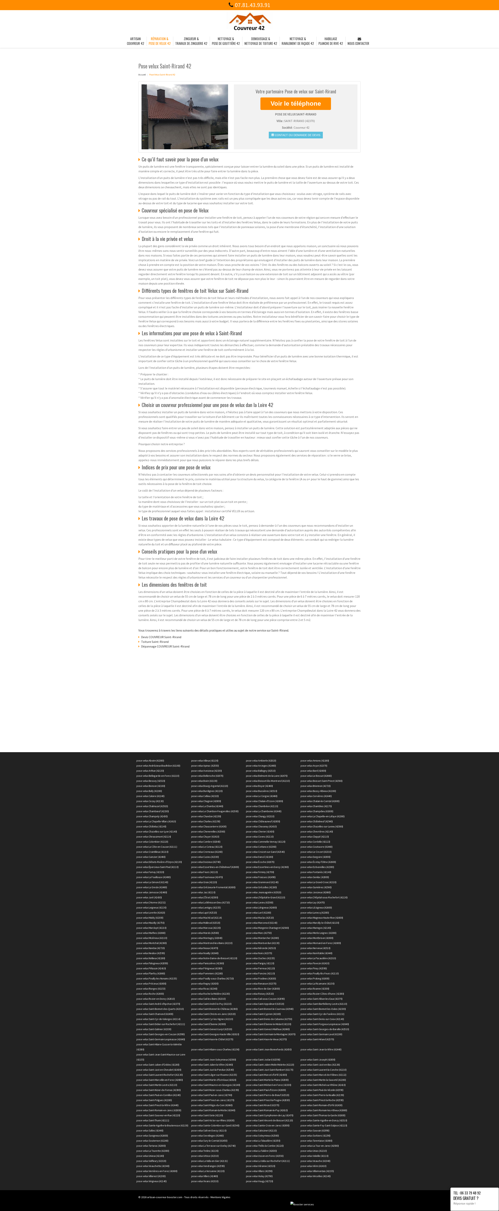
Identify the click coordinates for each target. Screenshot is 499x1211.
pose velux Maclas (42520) (260, 917)
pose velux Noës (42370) (259, 953)
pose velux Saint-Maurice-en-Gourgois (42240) (215, 1085)
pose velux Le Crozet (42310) (316, 852)
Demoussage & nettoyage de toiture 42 (260, 41)
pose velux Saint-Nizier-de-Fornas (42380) (158, 1090)
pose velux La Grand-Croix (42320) (318, 882)
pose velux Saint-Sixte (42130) (207, 1115)
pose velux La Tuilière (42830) (261, 1151)
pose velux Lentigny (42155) (206, 907)
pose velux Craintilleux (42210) (152, 852)
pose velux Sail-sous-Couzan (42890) (265, 998)
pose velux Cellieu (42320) (205, 796)
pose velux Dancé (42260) (259, 857)
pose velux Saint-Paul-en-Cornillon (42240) (158, 1095)
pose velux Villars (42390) (259, 1171)
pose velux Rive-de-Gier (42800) (263, 988)
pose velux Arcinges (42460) (261, 765)
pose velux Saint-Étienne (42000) (208, 1024)
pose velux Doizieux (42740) (206, 862)
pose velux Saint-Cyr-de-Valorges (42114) (158, 1019)
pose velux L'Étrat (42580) (204, 897)
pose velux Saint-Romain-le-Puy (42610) (267, 1110)
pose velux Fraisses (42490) (261, 877)
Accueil (142, 74)
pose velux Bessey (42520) (150, 781)
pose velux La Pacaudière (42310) (318, 958)
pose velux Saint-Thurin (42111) (152, 1120)
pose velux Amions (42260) (315, 760)
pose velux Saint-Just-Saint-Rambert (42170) (269, 1069)
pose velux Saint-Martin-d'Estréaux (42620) (213, 1080)
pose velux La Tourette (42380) (152, 1151)
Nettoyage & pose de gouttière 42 (226, 41)
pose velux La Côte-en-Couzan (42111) (156, 846)
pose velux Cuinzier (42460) (150, 857)
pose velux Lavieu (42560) (259, 902)
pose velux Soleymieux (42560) (262, 1135)
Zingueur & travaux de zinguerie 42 (191, 41)
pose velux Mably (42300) (149, 917)
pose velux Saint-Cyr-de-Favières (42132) (322, 1014)
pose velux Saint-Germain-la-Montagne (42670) (271, 1034)
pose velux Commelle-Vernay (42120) (265, 841)
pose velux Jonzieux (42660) (316, 892)
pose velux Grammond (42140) (262, 882)
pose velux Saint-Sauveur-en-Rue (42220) (158, 1115)
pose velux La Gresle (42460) (151, 887)
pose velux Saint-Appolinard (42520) (265, 1004)
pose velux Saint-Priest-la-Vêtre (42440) (157, 1105)
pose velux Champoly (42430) (152, 816)
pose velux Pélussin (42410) (151, 968)
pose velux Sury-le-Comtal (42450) (209, 1140)
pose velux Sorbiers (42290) (315, 1135)
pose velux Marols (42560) (205, 933)
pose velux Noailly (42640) (205, 953)
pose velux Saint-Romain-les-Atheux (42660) (324, 1110)
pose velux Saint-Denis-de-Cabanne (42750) (269, 1019)
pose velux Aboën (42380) (150, 760)
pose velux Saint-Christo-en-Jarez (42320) (213, 1014)
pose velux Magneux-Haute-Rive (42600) (322, 917)
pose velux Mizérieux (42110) (151, 938)
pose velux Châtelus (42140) (151, 826)
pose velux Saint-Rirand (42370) (262, 1105)
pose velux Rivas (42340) (204, 988)
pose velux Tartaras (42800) (151, 1145)
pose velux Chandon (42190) (206, 816)
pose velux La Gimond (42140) (152, 882)
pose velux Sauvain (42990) (315, 1130)
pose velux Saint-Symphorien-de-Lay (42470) (269, 1115)
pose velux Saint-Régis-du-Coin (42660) (212, 1105)
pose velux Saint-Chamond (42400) (154, 1014)
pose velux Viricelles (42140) (316, 1176)
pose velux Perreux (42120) (260, 968)
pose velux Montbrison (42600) (317, 938)
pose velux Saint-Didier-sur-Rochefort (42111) (160, 1024)
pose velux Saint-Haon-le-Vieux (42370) (266, 1039)
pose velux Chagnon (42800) (206, 801)
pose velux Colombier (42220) (152, 841)
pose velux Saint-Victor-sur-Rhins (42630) (212, 1120)
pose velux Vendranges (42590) (208, 1166)
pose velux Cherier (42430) (260, 831)
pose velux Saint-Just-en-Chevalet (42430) (158, 1069)
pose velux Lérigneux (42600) (261, 907)
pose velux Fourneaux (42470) (207, 877)
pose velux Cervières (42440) (316, 796)
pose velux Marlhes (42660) (150, 933)
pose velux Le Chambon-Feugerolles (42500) (215, 811)
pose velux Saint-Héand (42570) (317, 1039)
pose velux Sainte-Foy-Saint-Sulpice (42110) (324, 1125)
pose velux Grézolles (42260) (261, 887)
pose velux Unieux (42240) (150, 1156)
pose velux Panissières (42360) (207, 963)
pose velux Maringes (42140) (316, 928)
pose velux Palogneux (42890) (152, 963)
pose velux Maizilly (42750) (150, 922)
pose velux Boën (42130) (204, 781)
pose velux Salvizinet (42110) (261, 1130)
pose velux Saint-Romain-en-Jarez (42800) (158, 1110)
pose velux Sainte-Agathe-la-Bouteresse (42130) (162, 1125)
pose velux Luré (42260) (258, 912)
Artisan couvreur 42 (135, 41)
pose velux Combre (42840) (205, 841)
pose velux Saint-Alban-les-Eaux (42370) (321, 998)
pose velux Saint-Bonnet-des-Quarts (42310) (160, 1009)
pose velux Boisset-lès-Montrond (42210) (268, 781)
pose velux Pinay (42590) (314, 968)
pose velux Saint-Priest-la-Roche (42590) (322, 1100)
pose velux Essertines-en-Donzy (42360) (267, 867)
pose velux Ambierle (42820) (261, 760)
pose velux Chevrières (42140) (317, 831)
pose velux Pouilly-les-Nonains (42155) (156, 978)
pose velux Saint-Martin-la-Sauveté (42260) (323, 1080)
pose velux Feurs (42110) (204, 872)
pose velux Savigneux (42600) (152, 1135)
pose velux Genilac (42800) (315, 877)
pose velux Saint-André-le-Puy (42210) (211, 1004)
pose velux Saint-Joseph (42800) (318, 1059)
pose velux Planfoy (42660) (150, 973)
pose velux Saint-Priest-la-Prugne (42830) (268, 1100)
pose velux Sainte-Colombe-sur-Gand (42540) (215, 1125)
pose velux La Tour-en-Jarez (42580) (320, 1145)
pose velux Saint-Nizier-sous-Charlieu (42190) (215, 1090)
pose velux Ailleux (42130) (204, 760)
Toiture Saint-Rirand (155, 642)
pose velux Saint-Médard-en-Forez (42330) (268, 1085)
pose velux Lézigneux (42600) (316, 907)
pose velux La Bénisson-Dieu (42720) (210, 902)
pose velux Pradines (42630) (261, 978)
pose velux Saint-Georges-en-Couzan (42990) (160, 1034)
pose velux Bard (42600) (313, 770)
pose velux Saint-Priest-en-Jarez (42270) (212, 1100)
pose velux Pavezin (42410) (315, 963)
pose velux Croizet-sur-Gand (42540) (265, 852)
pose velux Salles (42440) (149, 1130)
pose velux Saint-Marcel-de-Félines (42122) (323, 1075)
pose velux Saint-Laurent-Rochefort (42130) (159, 1075)
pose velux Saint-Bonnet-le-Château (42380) (214, 1009)
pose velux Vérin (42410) (313, 1166)
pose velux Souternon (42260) (152, 1140)
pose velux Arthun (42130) (150, 770)
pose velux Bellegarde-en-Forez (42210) (157, 776)
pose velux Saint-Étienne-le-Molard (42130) (268, 1024)
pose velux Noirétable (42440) (316, 953)
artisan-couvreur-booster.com (164, 1197)
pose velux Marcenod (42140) (261, 922)
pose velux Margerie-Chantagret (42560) (267, 928)
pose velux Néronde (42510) (261, 948)
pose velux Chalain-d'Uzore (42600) (264, 801)
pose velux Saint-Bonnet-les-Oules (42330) (323, 1009)
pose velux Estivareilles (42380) (317, 867)
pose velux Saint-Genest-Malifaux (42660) (268, 1029)
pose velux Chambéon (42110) (262, 806)
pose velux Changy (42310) (260, 816)
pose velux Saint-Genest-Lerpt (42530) (211, 1029)
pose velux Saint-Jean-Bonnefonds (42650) (269, 1049)
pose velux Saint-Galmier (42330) (153, 1029)
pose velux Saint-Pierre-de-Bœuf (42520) (267, 1095)
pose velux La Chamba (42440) (207, 806)
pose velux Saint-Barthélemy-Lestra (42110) (324, 1004)
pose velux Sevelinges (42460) (207, 1135)
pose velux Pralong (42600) (315, 978)
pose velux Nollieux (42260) (150, 958)
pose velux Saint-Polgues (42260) (154, 1100)
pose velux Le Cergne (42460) (261, 796)
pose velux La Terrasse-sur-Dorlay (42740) (213, 1145)
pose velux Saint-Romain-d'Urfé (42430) (321, 1105)
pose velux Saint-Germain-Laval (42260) (321, 1034)
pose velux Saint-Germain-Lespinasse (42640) (160, 1039)
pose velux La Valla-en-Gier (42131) (209, 1161)
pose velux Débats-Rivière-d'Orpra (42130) (159, 862)
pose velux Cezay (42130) (150, 801)
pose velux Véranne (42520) (260, 1166)
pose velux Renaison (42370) (261, 983)
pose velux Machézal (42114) (206, 917)
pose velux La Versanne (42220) (208, 1171)
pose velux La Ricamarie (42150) (317, 983)
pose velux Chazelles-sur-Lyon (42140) (156, 831)
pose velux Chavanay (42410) (261, 826)
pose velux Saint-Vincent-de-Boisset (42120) (269, 1120)
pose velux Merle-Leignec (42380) (318, 933)
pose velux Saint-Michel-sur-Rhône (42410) (323, 1085)
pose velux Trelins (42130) (205, 1151)
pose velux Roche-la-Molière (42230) (210, 993)
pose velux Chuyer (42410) (205, 836)
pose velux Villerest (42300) (150, 1176)
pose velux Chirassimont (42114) (153, 836)
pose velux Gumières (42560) (316, 887)
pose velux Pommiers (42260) (207, 973)
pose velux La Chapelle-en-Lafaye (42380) (322, 816)
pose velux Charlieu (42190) (205, 821)
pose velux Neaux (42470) (204, 948)
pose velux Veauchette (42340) (152, 1166)
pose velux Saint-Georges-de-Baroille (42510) (325, 1029)
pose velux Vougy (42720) (259, 1181)
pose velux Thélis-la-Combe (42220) (265, 1145)
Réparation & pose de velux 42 (160, 41)
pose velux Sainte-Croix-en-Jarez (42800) (267, 1125)
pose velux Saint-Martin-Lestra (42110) (156, 1085)
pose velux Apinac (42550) (205, 765)
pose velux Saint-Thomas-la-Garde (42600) (323, 1115)
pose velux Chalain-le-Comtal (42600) (320, 801)
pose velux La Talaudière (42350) (263, 1140)
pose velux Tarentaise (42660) (316, 1140)
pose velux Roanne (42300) (315, 988)
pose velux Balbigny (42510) (261, 770)
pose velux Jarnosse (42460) (151, 892)
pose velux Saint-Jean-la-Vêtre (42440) (321, 1049)
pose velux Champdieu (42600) (317, 811)
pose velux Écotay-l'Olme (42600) (318, 862)
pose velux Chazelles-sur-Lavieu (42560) (322, 826)
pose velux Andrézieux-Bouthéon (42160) (158, 765)
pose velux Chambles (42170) (316, 806)
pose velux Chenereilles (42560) (208, 831)
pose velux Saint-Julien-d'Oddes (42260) (157, 1064)
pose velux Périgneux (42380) (206, 968)
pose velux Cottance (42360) (261, 846)
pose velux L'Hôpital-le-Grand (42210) (265, 897)
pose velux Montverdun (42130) (263, 943)
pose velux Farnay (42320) (150, 872)
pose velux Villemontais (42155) (317, 1171)
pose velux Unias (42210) (314, 1151)
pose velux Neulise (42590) (150, 953)
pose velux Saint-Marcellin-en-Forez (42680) (159, 1080)
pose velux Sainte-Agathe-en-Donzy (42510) (324, 1120)
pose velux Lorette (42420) (150, 912)
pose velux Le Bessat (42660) (316, 776)
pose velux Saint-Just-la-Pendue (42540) (212, 1069)
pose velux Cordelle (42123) (315, 841)
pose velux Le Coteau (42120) (206, 846)
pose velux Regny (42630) (205, 983)
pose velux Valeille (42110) (314, 1156)
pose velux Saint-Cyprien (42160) (263, 1014)
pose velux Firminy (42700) (260, 872)
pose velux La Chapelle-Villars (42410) (156, 821)
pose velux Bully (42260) (149, 791)
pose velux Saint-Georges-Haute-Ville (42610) (215, 1034)
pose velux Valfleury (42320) (151, 1161)
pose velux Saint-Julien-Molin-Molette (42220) (270, 1064)
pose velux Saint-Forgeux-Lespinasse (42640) (325, 1024)
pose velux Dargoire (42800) (315, 857)
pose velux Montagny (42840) (206, 938)
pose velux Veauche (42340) (315, 1161)
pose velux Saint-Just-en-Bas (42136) (320, 1064)
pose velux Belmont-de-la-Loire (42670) (267, 776)
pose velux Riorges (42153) (150, 988)
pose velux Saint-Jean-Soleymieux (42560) (213, 1059)
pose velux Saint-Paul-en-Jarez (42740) (211, 1095)
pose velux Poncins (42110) (260, 973)
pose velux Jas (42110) (203, 892)
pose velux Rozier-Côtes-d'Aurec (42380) (322, 993)
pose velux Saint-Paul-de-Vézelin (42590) (322, 1090)
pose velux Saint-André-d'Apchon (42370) (158, 1004)
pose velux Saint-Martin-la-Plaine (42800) (267, 1080)
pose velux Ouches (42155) (260, 958)
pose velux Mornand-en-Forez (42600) (321, 943)
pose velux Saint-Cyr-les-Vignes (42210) (212, 1019)
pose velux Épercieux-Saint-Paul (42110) (157, 867)
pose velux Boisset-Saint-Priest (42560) (321, 781)
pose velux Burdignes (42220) (207, 791)
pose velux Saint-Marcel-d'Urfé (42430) (266, 1075)
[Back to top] (488, 1200)
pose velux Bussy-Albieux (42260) (318, 791)
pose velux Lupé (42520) (204, 912)
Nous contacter (358, 43)
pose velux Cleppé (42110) (315, 836)
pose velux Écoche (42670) (260, 862)
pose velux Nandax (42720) (150, 948)
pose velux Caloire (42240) (150, 796)
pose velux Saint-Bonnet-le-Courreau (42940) (270, 1009)
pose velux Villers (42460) (204, 1176)
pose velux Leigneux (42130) (151, 907)
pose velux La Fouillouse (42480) (153, 877)
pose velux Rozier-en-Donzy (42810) (155, 998)
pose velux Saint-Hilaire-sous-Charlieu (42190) (215, 1049)
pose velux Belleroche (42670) (207, 776)
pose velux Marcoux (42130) (206, 928)
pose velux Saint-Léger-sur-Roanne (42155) (214, 1075)
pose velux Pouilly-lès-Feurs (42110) (320, 973)
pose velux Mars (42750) (259, 933)
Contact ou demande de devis (297, 135)
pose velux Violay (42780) (259, 1176)
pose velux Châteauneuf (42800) (263, 821)
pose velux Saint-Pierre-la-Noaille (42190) (322, 1095)
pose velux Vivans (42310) (205, 1181)
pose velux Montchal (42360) (151, 943)
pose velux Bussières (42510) (261, 791)
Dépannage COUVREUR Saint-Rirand (165, 646)
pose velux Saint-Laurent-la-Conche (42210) (323, 1069)
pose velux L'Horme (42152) (150, 902)
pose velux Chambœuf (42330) (152, 811)
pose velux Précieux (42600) (151, 983)
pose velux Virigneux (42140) (151, 1181)
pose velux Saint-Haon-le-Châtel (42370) (212, 1039)
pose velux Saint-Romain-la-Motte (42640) (213, 1110)
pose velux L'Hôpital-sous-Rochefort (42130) (324, 897)
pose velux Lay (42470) (313, 902)
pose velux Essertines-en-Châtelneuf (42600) (215, 867)
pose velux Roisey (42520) (260, 993)
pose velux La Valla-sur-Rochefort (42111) (268, 1161)
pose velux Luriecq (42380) (315, 912)
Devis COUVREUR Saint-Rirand (161, 637)
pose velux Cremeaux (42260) (207, 852)
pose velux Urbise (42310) (205, 1156)
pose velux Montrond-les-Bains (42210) (212, 943)
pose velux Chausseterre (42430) (208, 826)
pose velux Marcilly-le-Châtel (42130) (320, 922)
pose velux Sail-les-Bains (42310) (208, 998)
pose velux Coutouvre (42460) (316, 846)
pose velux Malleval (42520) (205, 922)
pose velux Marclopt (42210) (151, 928)
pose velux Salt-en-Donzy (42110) (208, 1130)
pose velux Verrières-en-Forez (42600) (156, 1171)
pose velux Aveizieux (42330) (206, 770)
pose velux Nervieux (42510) (315, 948)
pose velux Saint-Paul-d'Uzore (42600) (266, 1090)
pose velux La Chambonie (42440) (263, 811)
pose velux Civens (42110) (260, 836)
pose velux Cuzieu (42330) (205, 857)
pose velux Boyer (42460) (259, 786)
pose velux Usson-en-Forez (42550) (265, 1156)
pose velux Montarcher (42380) (262, 938)
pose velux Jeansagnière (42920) (263, 892)
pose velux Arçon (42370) (314, 765)
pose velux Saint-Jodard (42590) (263, 1059)
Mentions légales (220, 1197)
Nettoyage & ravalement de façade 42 (298, 41)
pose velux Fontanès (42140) (316, 872)
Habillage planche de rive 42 (331, 41)
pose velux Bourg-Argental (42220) (209, 786)
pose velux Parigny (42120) (260, 963)
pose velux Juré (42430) (149, 897)
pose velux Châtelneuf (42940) (317, 821)
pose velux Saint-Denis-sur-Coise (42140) (322, 1019)
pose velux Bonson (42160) (150, 786)
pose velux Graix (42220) (204, 882)
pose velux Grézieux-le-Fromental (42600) (213, 887)
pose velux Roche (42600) (150, 993)
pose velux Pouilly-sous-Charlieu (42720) (212, 978)
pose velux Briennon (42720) (316, 786)
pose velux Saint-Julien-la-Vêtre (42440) (212, 1064)
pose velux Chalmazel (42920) (152, 806)
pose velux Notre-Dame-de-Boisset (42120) (214, 958)
